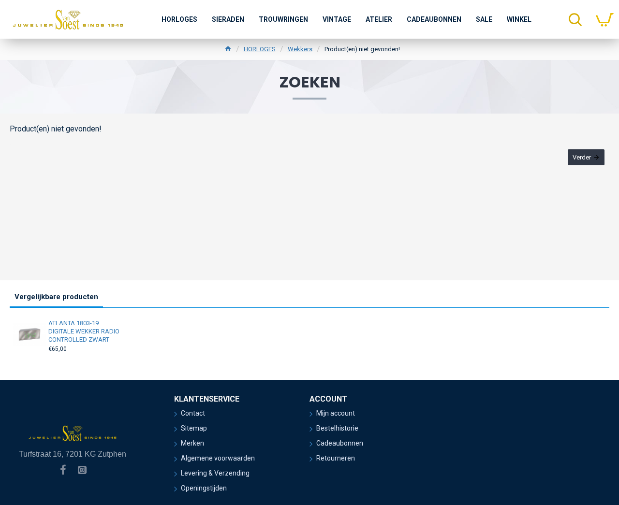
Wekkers (300, 49)
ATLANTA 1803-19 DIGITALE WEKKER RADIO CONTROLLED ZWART (83, 331)
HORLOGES (260, 49)
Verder (582, 157)
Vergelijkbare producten (56, 296)
